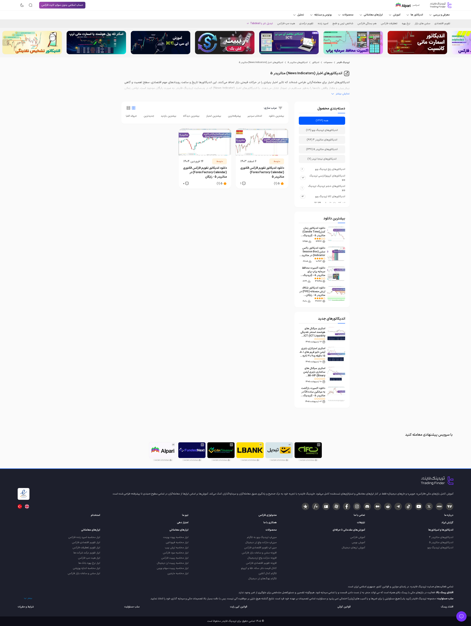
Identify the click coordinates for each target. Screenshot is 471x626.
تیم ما (185, 515)
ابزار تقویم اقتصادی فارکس (86, 542)
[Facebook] (346, 506)
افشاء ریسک (447, 607)
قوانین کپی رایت (238, 607)
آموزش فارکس (357, 537)
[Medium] (377, 506)
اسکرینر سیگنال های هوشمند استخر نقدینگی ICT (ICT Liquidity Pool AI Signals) (312, 334)
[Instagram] (357, 506)
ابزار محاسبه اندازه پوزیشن (86, 568)
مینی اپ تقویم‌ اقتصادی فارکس (260, 548)
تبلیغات (361, 522)
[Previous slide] (465, 42)
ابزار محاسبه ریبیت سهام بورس (172, 568)
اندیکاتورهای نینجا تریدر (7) (322, 159)
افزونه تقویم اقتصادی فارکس (261, 563)
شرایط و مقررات (26, 607)
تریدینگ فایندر (343, 62)
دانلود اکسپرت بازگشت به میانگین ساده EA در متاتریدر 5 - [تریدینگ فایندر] (313, 393)
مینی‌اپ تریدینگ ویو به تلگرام (262, 537)
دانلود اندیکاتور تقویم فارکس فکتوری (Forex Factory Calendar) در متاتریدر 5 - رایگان (205, 172)
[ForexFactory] (326, 506)
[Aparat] (336, 506)
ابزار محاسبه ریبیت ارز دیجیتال (172, 563)
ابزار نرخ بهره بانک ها (89, 563)
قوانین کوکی (343, 607)
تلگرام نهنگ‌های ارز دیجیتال (262, 578)
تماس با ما (359, 515)
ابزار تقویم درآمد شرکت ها (86, 553)
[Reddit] (388, 506)
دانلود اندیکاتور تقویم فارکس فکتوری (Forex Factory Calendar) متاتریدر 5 (262, 172)
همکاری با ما (270, 522)
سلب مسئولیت (132, 607)
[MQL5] (439, 506)
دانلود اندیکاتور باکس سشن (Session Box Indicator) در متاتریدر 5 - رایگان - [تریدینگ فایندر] (313, 255)
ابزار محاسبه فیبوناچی (177, 542)
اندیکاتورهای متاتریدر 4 (441, 537)
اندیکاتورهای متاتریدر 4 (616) (322, 140)
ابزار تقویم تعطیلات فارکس (86, 548)
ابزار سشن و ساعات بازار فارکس (84, 573)
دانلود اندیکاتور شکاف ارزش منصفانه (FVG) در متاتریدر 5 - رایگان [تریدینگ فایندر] (312, 293)
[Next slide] (5, 42)
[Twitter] (429, 506)
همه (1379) (322, 121)
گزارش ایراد (447, 522)
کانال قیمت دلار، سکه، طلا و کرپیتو (259, 568)
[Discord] (367, 506)
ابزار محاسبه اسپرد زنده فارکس (84, 537)
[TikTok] (408, 506)
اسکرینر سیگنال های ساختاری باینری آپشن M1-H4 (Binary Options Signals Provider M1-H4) (314, 375)
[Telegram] (398, 506)
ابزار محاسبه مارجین (177, 573)
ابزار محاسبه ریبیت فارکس (174, 558)
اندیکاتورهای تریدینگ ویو (440, 548)
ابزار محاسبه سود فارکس (175, 553)
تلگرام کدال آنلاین (267, 573)
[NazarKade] (305, 506)
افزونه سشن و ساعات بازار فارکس (259, 553)
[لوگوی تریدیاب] (439, 5)
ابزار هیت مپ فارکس (89, 558)
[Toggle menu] (461, 616)
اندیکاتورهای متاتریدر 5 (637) (322, 149)
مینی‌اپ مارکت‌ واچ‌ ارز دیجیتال (261, 542)
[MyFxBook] (315, 506)
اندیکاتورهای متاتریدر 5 (298, 62)
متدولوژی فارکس (267, 515)
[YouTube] (418, 506)
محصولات (328, 62)
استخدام (95, 515)
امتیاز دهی (182, 522)
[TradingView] (449, 506)
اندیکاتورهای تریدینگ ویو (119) (322, 130)
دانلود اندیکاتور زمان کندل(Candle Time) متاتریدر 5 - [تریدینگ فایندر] (313, 233)
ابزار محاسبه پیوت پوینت (175, 537)
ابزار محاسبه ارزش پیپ (176, 548)
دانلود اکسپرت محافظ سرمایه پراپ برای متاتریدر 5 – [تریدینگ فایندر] (313, 273)
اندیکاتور (315, 62)
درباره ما (448, 515)
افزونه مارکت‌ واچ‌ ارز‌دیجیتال (262, 558)
